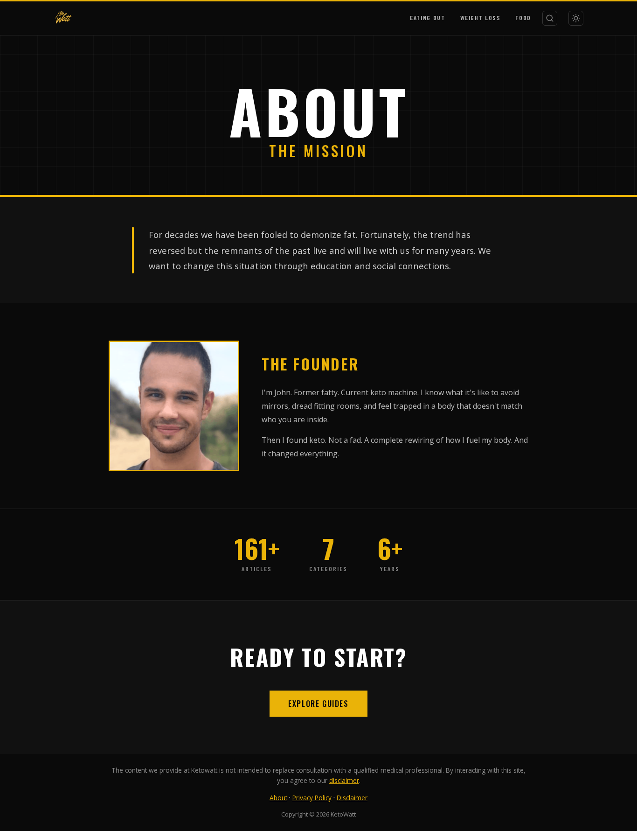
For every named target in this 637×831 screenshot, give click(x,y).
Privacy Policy (312, 797)
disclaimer (344, 780)
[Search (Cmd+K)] (549, 18)
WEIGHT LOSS (480, 17)
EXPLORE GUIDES (318, 703)
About (278, 797)
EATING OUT (427, 17)
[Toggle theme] (575, 18)
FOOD (523, 17)
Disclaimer (352, 797)
